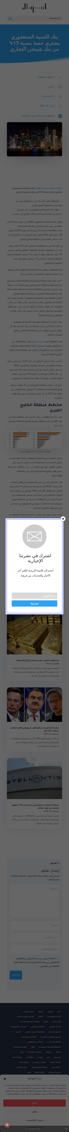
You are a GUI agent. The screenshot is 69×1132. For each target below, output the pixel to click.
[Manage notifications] (7, 1125)
